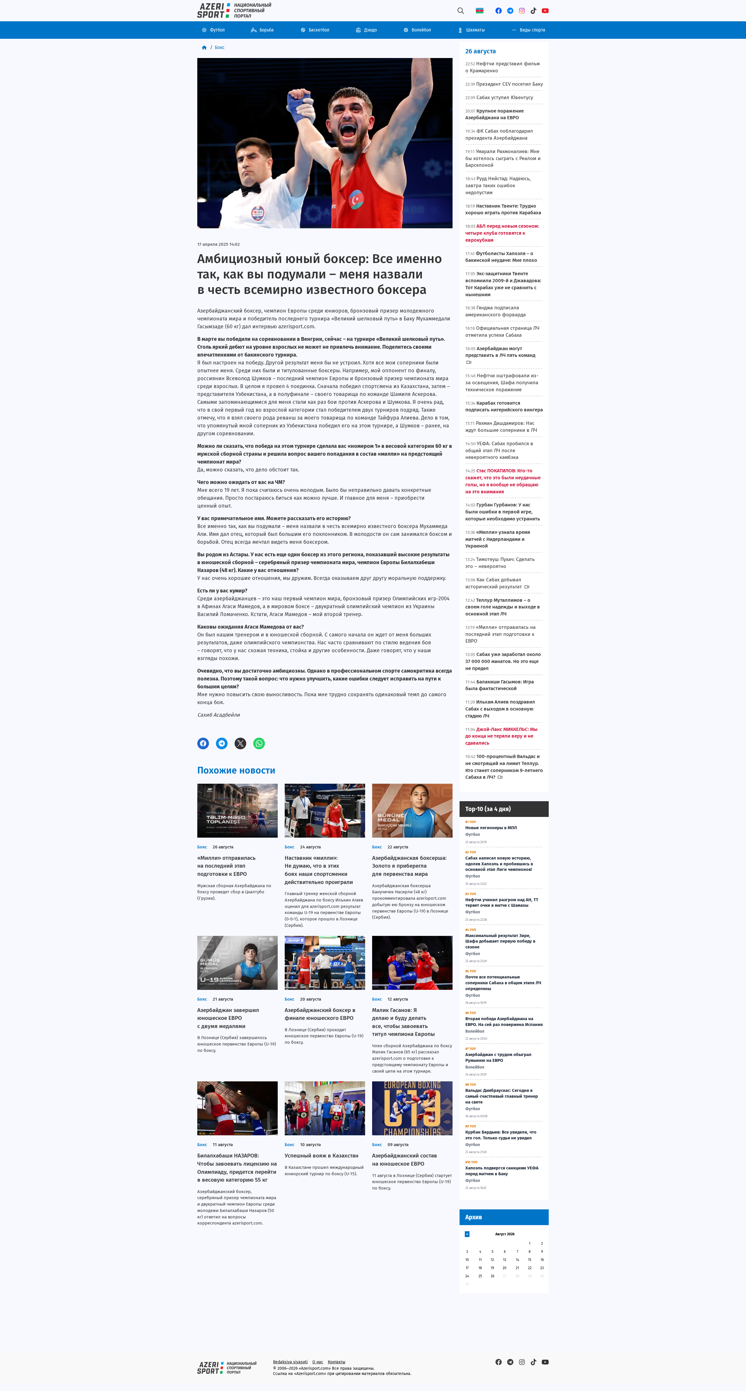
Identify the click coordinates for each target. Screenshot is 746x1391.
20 (504, 1268)
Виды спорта (532, 30)
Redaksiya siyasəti (290, 1362)
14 (517, 1260)
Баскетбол (319, 30)
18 (480, 1268)
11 (480, 1260)
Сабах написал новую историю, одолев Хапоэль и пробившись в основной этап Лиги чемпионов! (499, 863)
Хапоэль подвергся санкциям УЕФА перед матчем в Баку (502, 1170)
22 (530, 1268)
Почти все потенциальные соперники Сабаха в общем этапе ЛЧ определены (503, 982)
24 (467, 1276)
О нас (317, 1362)
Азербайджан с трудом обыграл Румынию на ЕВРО (498, 1057)
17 (467, 1268)
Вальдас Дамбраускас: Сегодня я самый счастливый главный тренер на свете (501, 1096)
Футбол (217, 30)
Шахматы (475, 30)
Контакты (336, 1362)
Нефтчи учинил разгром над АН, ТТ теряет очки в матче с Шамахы (501, 902)
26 (492, 1276)
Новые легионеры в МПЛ (491, 827)
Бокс (220, 47)
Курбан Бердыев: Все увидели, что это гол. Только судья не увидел (500, 1135)
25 (480, 1276)
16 (542, 1260)
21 (517, 1268)
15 (529, 1260)
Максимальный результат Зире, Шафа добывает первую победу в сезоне (500, 941)
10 (467, 1260)
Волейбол (421, 30)
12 (492, 1260)
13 (504, 1260)
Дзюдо (370, 30)
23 (542, 1268)
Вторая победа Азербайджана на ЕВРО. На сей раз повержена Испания (504, 1021)
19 (492, 1268)
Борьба (267, 30)
